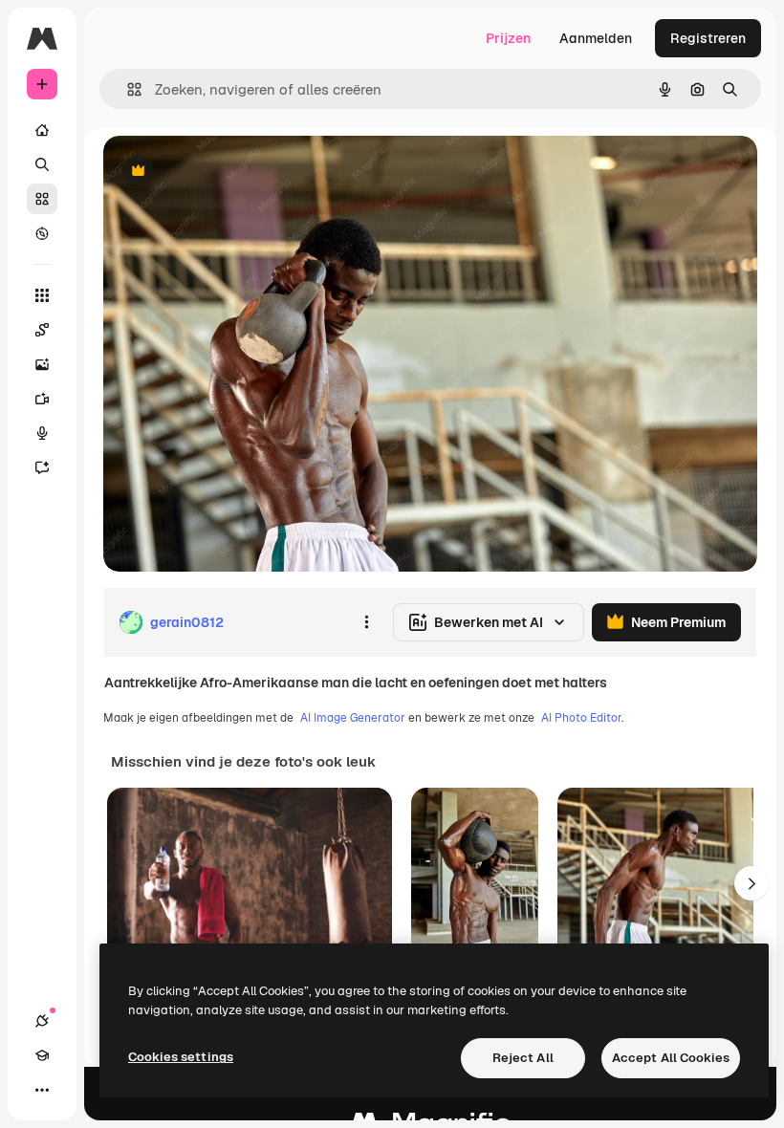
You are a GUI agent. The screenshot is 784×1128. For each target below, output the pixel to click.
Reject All (523, 1058)
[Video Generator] (42, 398)
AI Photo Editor (581, 718)
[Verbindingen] (42, 1021)
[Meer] (42, 1089)
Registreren (708, 38)
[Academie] (42, 1055)
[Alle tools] (42, 295)
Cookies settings (180, 1057)
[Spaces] (42, 330)
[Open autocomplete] (126, 89)
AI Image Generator (352, 718)
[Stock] (42, 199)
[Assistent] (42, 467)
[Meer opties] (366, 622)
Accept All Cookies (671, 1058)
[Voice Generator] (42, 433)
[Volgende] (751, 883)
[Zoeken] (42, 164)
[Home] (42, 130)
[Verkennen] (42, 233)
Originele (229, 172)
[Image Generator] (42, 364)
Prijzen (508, 38)
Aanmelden (595, 38)
